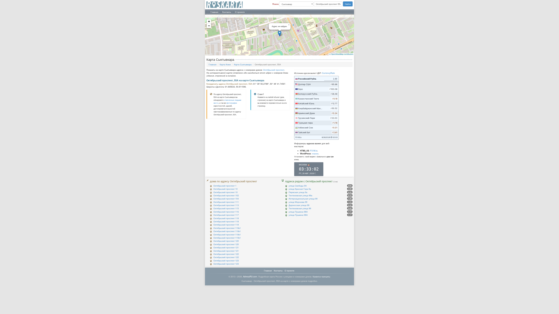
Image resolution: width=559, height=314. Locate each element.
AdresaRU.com (250, 276)
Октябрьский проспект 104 (226, 198)
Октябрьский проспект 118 (226, 218)
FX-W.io (313, 150)
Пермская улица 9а (298, 192)
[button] (279, 33)
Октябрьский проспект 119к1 (227, 237)
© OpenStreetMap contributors (341, 54)
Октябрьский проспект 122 (226, 254)
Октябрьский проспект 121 (226, 247)
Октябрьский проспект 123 (226, 260)
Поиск (275, 3)
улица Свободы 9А (298, 185)
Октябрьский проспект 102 (226, 195)
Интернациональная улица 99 (303, 198)
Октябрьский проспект (273, 69)
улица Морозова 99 (298, 201)
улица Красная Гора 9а (300, 188)
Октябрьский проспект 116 (226, 211)
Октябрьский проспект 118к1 (227, 227)
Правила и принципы (321, 276)
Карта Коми (225, 64)
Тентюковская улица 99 (300, 208)
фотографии (232, 103)
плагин (315, 153)
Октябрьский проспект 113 (226, 205)
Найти (348, 3)
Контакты (226, 11)
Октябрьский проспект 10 (225, 188)
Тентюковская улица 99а (300, 195)
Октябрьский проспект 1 (224, 185)
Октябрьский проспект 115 (226, 208)
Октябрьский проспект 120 (226, 240)
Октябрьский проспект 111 (226, 201)
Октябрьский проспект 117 (226, 214)
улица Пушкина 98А (298, 211)
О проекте (240, 11)
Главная (214, 11)
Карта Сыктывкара (243, 64)
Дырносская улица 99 (299, 205)
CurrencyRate (328, 73)
